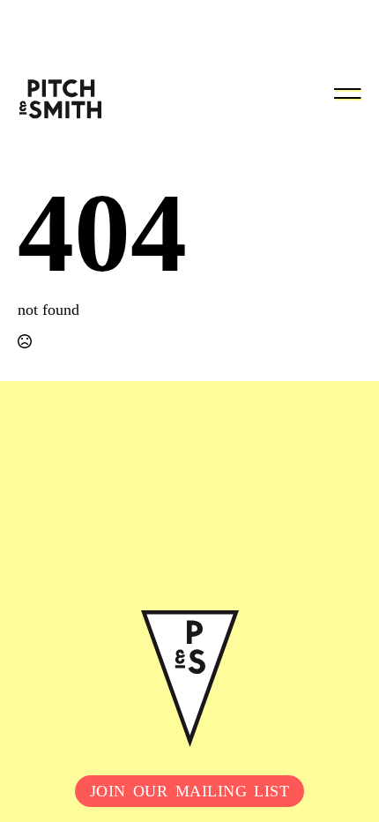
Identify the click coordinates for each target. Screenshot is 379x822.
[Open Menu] (347, 93)
